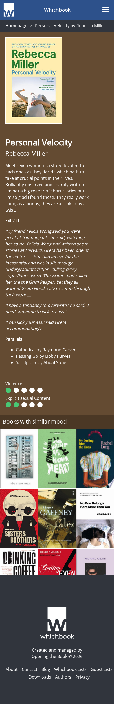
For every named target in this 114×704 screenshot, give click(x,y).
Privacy (82, 677)
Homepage (16, 26)
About (12, 669)
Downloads (40, 677)
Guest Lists (102, 669)
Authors (63, 677)
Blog (45, 669)
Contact (29, 669)
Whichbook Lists (70, 669)
